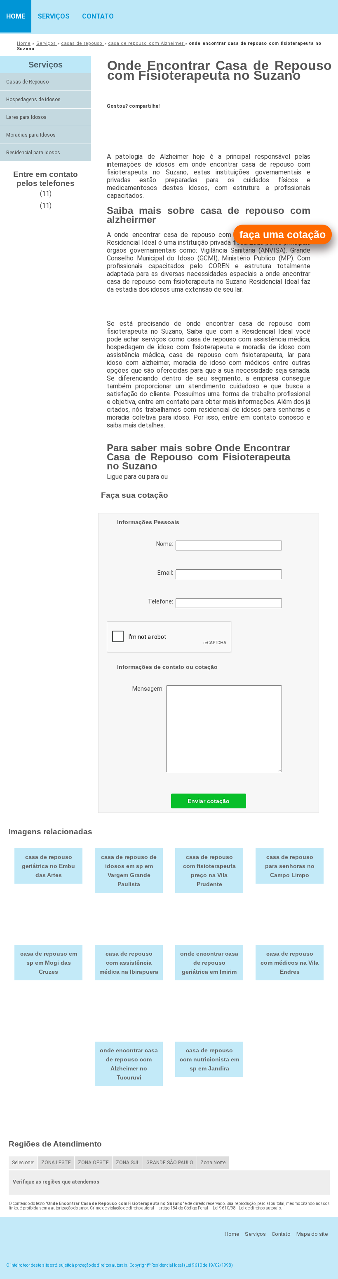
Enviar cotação (209, 801)
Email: (166, 572)
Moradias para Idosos (31, 135)
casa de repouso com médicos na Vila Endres (290, 962)
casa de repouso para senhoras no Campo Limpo (290, 866)
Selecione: (23, 1162)
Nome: (166, 544)
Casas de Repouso (27, 82)
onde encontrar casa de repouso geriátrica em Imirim (209, 962)
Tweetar (122, 124)
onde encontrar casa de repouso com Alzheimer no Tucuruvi (129, 1064)
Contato (98, 16)
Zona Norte (212, 1162)
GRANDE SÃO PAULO (169, 1162)
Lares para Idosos (26, 117)
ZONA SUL (127, 1162)
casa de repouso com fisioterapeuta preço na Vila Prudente (209, 870)
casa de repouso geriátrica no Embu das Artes (48, 866)
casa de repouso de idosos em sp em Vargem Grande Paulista (129, 870)
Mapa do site (312, 1234)
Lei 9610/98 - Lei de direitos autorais (247, 1208)
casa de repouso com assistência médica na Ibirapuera (128, 962)
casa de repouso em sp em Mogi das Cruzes (48, 962)
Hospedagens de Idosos (33, 99)
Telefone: (162, 601)
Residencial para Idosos (33, 153)
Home (15, 16)
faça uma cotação (282, 234)
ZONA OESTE (93, 1162)
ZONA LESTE (56, 1162)
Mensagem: (149, 688)
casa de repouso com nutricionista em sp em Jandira (209, 1059)
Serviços (54, 16)
